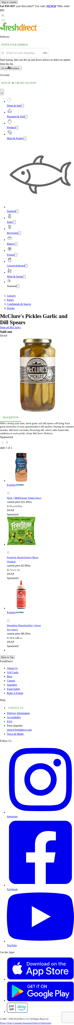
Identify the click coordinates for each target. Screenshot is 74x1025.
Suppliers (12, 684)
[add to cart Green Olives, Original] (9, 548)
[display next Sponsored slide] (7, 442)
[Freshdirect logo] (19, 29)
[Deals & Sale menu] (22, 106)
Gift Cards (12, 672)
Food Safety (13, 688)
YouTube (12, 945)
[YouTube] (40, 941)
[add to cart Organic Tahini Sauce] (9, 489)
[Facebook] (40, 885)
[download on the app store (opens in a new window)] (40, 979)
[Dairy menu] (14, 222)
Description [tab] (11, 417)
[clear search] (45, 52)
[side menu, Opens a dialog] (3, 20)
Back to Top (7, 657)
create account (25, 83)
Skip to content (9, 2)
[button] (37, 375)
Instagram (12, 816)
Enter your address (14, 44)
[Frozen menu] (15, 255)
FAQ (9, 721)
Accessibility (14, 717)
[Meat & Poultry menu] (25, 138)
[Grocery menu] (26, 266)
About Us (12, 668)
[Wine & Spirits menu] (24, 277)
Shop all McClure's (10, 327)
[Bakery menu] (16, 244)
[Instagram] (40, 812)
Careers (11, 680)
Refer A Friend (15, 693)
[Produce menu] (17, 127)
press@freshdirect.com (19, 729)
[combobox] (23, 53)
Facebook (12, 889)
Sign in (5, 83)
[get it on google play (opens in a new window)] (40, 1000)
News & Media (15, 733)
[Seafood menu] (17, 211)
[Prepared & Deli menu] (26, 117)
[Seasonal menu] (18, 286)
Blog (9, 676)
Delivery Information (18, 713)
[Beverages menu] (19, 233)
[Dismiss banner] (3, 15)
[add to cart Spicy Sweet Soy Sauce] (9, 616)
